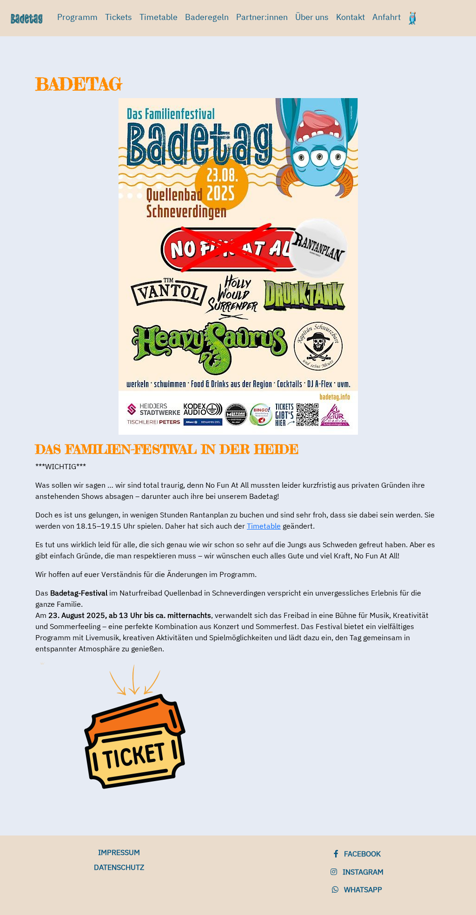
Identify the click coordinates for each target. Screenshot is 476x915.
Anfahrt (386, 17)
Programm (77, 17)
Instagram (362, 871)
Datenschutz (119, 867)
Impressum (119, 852)
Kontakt (350, 17)
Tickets (118, 17)
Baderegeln (207, 17)
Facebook (361, 853)
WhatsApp (362, 889)
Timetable (158, 17)
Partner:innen (262, 17)
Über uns (312, 17)
